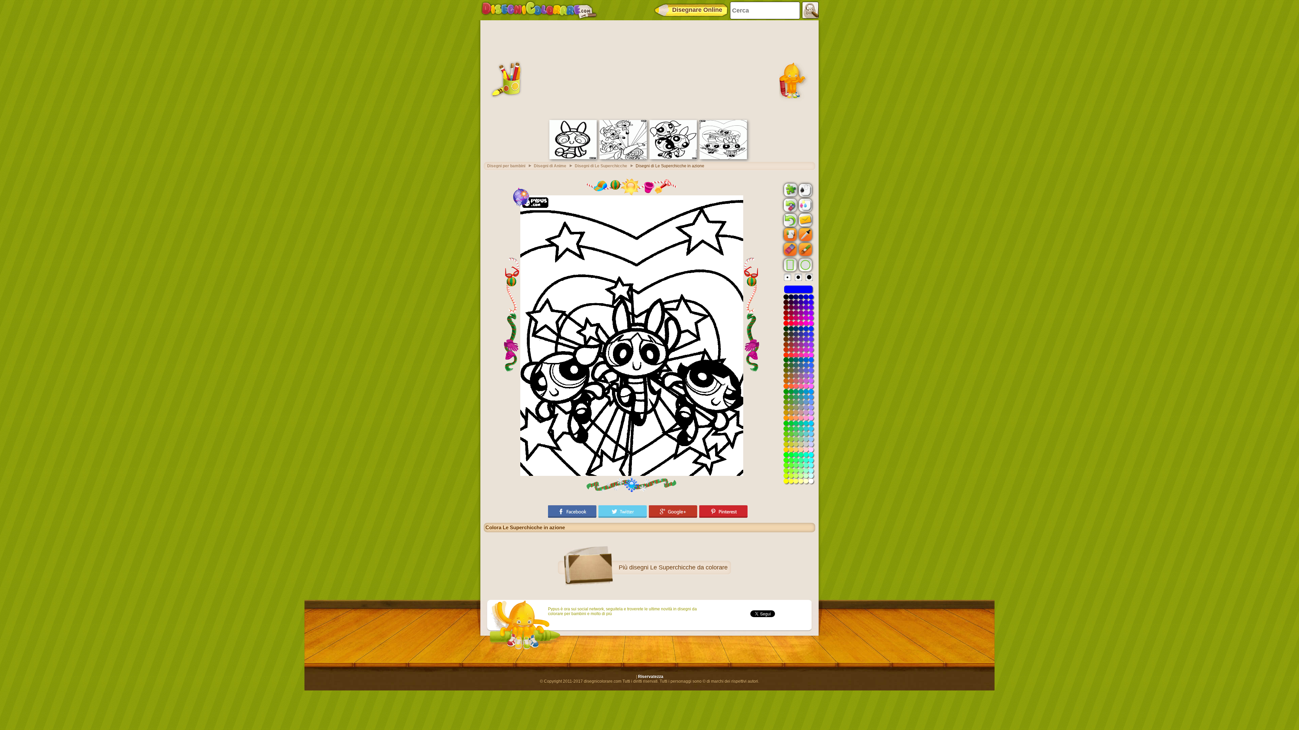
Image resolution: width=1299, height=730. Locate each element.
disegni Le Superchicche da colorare (678, 567)
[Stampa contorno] (804, 189)
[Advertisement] (649, 69)
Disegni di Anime (550, 166)
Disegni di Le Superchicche (601, 166)
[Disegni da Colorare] (539, 10)
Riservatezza (650, 676)
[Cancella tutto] (789, 205)
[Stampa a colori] (804, 204)
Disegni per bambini (506, 166)
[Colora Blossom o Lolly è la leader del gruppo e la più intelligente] (573, 157)
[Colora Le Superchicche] (673, 157)
